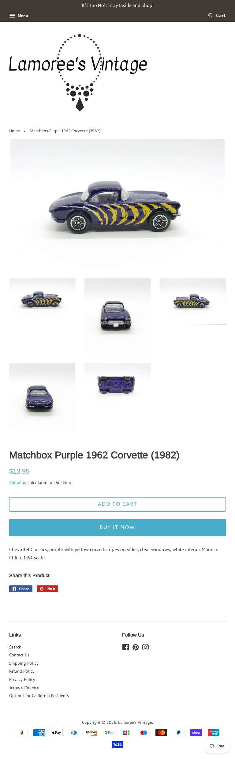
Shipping (17, 483)
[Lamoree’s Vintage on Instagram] (145, 648)
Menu (22, 15)
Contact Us (19, 655)
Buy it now (117, 527)
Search (15, 647)
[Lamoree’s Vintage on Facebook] (125, 648)
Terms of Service (24, 687)
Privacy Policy (22, 679)
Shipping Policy (24, 663)
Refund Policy (22, 671)
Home (14, 131)
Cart (220, 16)
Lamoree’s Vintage (135, 722)
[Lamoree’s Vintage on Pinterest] (135, 648)
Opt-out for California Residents (39, 695)
